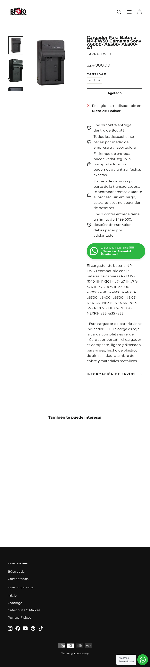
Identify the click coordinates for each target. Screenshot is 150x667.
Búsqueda (16, 571)
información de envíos (111, 374)
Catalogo (15, 603)
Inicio (12, 595)
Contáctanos (18, 579)
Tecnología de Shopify (75, 653)
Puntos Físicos (19, 617)
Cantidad (97, 74)
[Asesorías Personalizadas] (142, 659)
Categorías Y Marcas (24, 610)
